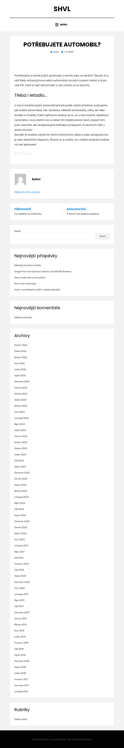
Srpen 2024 (20, 430)
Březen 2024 (20, 448)
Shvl (62, 8)
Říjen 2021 (19, 552)
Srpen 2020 (20, 576)
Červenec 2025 (22, 381)
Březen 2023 (20, 491)
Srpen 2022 (20, 515)
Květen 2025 (20, 394)
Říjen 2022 (19, 503)
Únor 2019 (19, 630)
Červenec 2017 (21, 685)
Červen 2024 (20, 436)
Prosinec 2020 (21, 564)
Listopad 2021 (21, 545)
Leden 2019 (20, 637)
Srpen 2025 (20, 375)
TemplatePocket (59, 739)
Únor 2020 (19, 588)
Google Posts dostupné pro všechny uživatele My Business (42, 271)
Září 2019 (19, 606)
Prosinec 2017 (21, 679)
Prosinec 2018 (21, 643)
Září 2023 (19, 460)
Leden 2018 (20, 673)
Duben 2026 (20, 351)
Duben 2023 (20, 485)
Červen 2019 (20, 618)
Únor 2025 (19, 412)
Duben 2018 (20, 667)
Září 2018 (19, 649)
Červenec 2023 (22, 473)
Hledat (17, 231)
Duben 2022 (20, 533)
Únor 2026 (19, 363)
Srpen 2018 (20, 655)
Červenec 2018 (21, 661)
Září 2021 (19, 558)
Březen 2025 (20, 406)
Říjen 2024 (19, 424)
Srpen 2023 (20, 466)
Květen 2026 (20, 345)
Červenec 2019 (21, 612)
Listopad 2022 (21, 497)
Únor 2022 (19, 539)
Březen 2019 (20, 624)
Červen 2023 (20, 479)
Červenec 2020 (22, 582)
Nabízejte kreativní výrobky (27, 265)
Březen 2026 (20, 357)
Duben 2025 (20, 400)
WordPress (88, 739)
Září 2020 (19, 570)
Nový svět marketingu (25, 283)
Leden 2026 (20, 369)
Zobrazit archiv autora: (27, 192)
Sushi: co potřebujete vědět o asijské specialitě (37, 289)
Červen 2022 (20, 527)
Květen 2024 (20, 442)
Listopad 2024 (21, 418)
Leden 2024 (20, 454)
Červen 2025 (20, 388)
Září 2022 (19, 509)
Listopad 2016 (21, 691)
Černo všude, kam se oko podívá (29, 277)
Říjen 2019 (19, 600)
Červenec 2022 (22, 521)
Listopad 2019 (21, 594)
